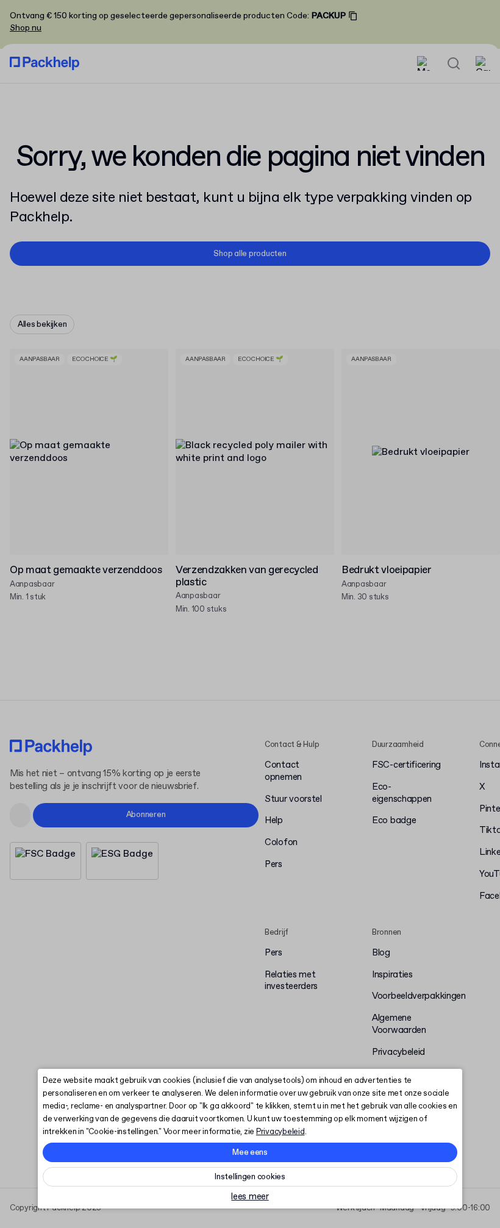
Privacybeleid (280, 1132)
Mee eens (250, 1153)
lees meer (249, 1197)
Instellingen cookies (250, 1177)
